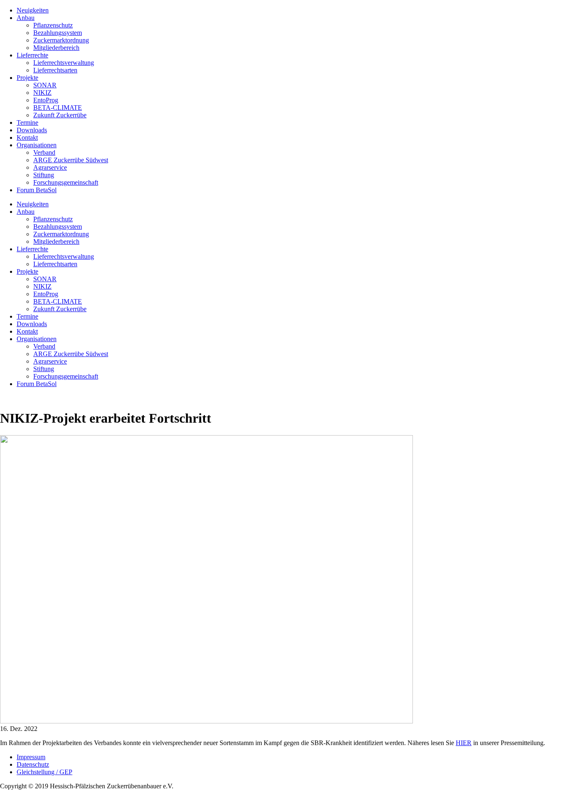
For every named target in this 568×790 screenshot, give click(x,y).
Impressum (31, 756)
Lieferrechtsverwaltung (63, 62)
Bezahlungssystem (57, 32)
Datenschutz (33, 764)
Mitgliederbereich (56, 47)
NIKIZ (42, 92)
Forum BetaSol (37, 189)
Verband (44, 152)
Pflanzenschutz (53, 25)
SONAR (45, 85)
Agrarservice (50, 167)
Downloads (32, 130)
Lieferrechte (32, 55)
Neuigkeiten (33, 10)
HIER (464, 742)
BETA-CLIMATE (57, 107)
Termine (27, 122)
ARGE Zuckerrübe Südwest (70, 159)
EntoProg (45, 100)
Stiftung (43, 174)
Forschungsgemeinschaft (65, 182)
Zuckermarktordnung (61, 40)
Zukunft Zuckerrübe (59, 115)
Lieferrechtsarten (55, 70)
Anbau (26, 17)
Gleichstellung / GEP (44, 771)
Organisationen (37, 145)
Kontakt (27, 137)
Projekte (27, 77)
